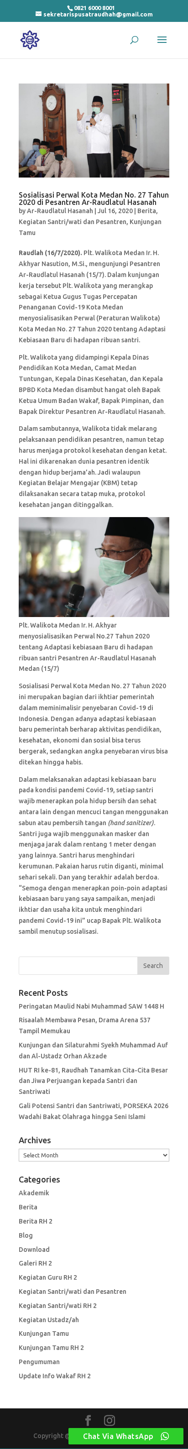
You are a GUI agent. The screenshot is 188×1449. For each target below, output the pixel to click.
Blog (26, 1235)
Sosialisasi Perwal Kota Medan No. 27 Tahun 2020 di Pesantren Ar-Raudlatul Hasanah (94, 198)
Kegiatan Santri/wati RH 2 (58, 1305)
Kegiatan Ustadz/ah (49, 1319)
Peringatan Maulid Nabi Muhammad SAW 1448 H (91, 1006)
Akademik (34, 1193)
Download (34, 1249)
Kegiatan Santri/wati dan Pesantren (72, 221)
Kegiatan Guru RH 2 (48, 1277)
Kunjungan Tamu (44, 1333)
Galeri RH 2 (35, 1263)
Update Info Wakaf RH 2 (55, 1376)
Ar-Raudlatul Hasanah (60, 210)
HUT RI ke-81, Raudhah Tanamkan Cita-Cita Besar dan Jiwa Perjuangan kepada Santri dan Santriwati (93, 1081)
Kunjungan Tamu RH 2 (51, 1347)
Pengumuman (39, 1361)
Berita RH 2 (35, 1221)
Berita (146, 210)
